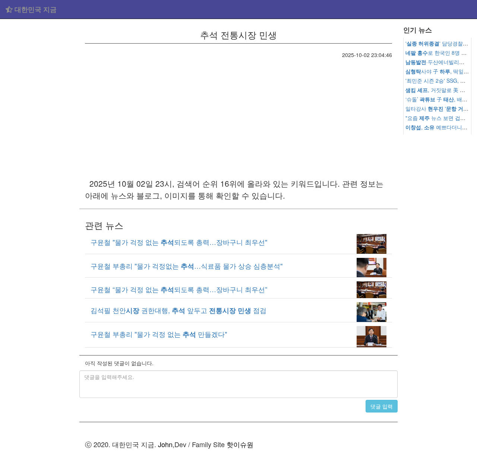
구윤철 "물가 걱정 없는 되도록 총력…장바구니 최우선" (179, 242)
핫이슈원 (240, 444)
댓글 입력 (381, 406)
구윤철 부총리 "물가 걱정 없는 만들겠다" (159, 334)
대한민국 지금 (35, 9)
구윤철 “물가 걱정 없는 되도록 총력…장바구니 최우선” (179, 289)
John (165, 444)
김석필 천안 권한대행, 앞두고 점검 (178, 310)
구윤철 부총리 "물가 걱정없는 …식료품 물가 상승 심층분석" (186, 266)
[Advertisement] (40, 134)
